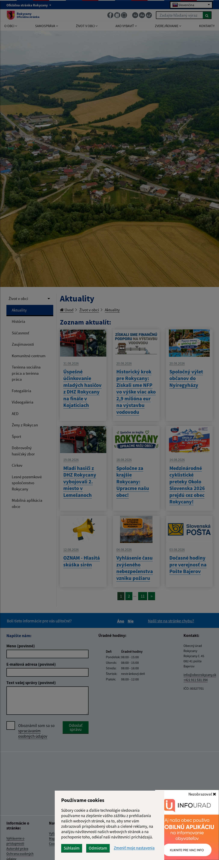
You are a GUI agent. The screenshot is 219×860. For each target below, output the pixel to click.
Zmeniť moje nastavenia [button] (134, 848)
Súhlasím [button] (72, 848)
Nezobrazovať (200, 794)
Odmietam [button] (98, 848)
